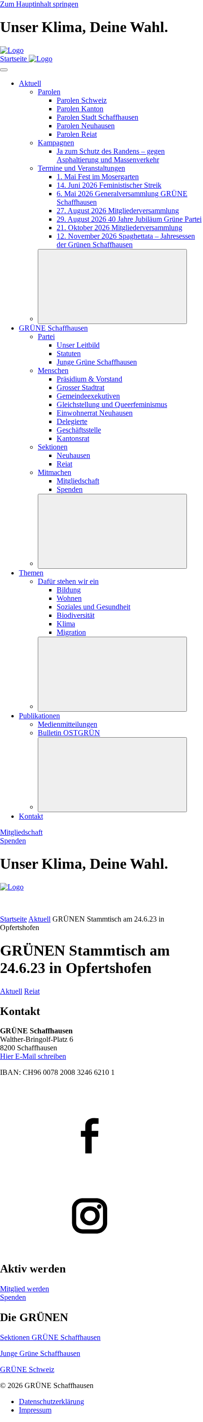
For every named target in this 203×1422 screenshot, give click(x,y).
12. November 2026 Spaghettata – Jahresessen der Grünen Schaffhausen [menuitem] (126, 240)
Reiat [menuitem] (64, 464)
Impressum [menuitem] (35, 1410)
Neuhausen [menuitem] (73, 455)
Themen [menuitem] (31, 573)
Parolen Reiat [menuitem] (77, 134)
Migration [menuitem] (71, 632)
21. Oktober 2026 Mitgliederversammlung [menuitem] (119, 228)
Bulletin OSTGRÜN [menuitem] (69, 733)
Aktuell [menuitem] (30, 83)
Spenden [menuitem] (70, 489)
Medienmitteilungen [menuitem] (67, 724)
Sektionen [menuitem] (53, 447)
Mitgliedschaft (21, 832)
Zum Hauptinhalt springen (39, 4)
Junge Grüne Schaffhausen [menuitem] (97, 362)
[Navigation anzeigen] (4, 69)
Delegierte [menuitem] (72, 421)
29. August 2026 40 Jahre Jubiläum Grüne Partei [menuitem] (129, 219)
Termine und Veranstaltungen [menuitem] (81, 168)
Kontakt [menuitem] (31, 816)
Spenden (13, 841)
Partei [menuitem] (46, 337)
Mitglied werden (24, 1289)
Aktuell (39, 919)
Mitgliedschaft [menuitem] (78, 481)
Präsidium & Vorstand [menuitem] (89, 379)
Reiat (32, 991)
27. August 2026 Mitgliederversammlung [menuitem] (118, 211)
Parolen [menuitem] (49, 92)
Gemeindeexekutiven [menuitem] (88, 396)
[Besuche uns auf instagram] (101, 1217)
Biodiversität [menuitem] (75, 615)
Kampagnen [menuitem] (56, 143)
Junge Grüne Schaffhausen (40, 1353)
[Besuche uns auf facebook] (101, 1136)
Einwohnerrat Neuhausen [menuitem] (95, 413)
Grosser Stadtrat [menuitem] (80, 387)
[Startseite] (12, 50)
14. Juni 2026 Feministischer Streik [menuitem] (109, 185)
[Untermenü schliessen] (112, 286)
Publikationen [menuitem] (39, 716)
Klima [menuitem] (66, 624)
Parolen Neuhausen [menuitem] (86, 126)
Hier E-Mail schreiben (33, 1056)
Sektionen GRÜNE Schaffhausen (50, 1337)
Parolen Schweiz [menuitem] (82, 100)
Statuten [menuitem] (69, 353)
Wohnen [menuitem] (69, 598)
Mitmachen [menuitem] (54, 472)
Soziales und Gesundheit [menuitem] (93, 607)
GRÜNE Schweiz (27, 1369)
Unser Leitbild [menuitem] (78, 345)
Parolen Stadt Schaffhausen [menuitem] (97, 117)
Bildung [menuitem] (69, 590)
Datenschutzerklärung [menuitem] (51, 1401)
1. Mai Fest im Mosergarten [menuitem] (98, 177)
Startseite (13, 919)
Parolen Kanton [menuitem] (80, 109)
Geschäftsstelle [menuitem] (79, 430)
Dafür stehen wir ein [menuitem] (68, 581)
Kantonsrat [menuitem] (73, 438)
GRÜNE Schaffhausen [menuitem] (53, 328)
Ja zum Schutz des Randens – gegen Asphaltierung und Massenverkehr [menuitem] (111, 155)
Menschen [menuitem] (53, 370)
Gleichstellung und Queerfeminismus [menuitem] (112, 404)
